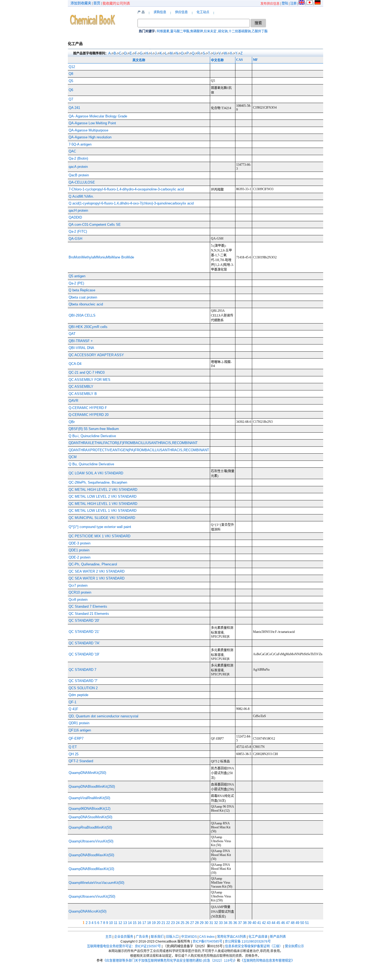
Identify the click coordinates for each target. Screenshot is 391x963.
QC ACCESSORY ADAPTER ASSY (96, 355)
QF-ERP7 (76, 738)
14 (130, 923)
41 (259, 923)
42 (264, 923)
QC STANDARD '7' (83, 681)
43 (269, 923)
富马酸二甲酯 (179, 31)
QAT (72, 334)
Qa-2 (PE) (76, 283)
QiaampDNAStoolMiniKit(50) (90, 817)
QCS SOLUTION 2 (83, 688)
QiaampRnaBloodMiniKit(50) (90, 827)
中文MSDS (189, 937)
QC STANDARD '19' (84, 654)
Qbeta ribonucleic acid (86, 304)
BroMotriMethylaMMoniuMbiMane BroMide (101, 257)
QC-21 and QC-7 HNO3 (87, 372)
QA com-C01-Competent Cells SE (95, 225)
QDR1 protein (79, 723)
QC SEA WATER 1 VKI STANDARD (96, 578)
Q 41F (73, 709)
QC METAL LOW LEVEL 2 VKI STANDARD (102, 496)
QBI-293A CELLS (82, 315)
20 (158, 923)
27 (192, 923)
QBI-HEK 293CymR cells (88, 327)
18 (149, 923)
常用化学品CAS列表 (231, 937)
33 (221, 923)
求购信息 (159, 12)
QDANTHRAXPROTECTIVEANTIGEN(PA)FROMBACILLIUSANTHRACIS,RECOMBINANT (139, 450)
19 (154, 923)
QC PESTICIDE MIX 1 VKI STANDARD (99, 536)
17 (144, 923)
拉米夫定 (210, 31)
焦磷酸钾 (196, 31)
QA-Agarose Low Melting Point (92, 123)
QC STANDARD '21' (84, 632)
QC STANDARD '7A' (84, 643)
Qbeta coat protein (83, 297)
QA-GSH (75, 239)
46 (283, 923)
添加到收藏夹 (80, 3)
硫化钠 (223, 31)
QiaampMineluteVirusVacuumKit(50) (96, 883)
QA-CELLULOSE (82, 182)
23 (173, 923)
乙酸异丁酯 (260, 31)
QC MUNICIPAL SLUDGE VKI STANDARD (102, 518)
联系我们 (157, 937)
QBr (72, 422)
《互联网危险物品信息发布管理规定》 (267, 960)
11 (115, 923)
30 (206, 923)
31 (211, 923)
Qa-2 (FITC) (78, 231)
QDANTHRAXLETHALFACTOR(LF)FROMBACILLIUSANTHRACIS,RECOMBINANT (133, 443)
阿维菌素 (163, 31)
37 (240, 923)
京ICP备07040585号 (207, 941)
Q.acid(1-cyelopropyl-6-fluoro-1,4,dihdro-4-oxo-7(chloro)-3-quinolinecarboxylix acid (131, 203)
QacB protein (79, 175)
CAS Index (207, 937)
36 (235, 923)
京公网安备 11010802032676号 (248, 941)
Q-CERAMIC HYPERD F (88, 408)
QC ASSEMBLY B (83, 394)
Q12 (72, 67)
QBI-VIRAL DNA (81, 348)
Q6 (71, 90)
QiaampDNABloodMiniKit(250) (92, 787)
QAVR (73, 401)
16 (139, 923)
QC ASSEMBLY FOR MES (89, 380)
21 (163, 923)
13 (125, 923)
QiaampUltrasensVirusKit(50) (91, 841)
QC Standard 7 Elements (88, 606)
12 (120, 923)
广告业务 (142, 937)
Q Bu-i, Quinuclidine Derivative (92, 436)
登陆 (285, 3)
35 (230, 923)
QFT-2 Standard (81, 761)
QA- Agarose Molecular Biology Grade (98, 116)
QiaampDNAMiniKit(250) (87, 773)
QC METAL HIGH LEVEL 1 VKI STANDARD (103, 504)
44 (273, 923)
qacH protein (78, 210)
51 (307, 923)
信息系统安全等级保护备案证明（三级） (253, 946)
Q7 (71, 99)
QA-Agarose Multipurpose (88, 130)
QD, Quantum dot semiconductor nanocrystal (103, 716)
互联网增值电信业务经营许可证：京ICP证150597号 (124, 946)
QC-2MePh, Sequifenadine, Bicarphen (98, 482)
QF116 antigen (80, 730)
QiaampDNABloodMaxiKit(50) (91, 855)
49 (297, 923)
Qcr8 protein (78, 600)
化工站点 (203, 12)
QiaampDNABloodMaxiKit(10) (91, 869)
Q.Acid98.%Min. (81, 196)
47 (288, 923)
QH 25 (73, 754)
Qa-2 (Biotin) (78, 158)
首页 (96, 3)
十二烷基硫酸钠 (239, 31)
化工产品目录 (258, 937)
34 (225, 923)
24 (178, 923)
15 (134, 923)
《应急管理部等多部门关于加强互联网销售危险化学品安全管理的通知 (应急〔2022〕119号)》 (170, 960)
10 (111, 923)
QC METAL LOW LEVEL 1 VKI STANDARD (102, 511)
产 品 (141, 12)
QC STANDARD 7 (82, 670)
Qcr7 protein (78, 585)
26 (187, 923)
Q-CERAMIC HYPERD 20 (89, 415)
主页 (108, 937)
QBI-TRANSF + (81, 341)
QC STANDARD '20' (84, 621)
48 (292, 923)
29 (201, 923)
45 (278, 923)
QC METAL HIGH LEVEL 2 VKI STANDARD (103, 490)
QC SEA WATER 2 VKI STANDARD (96, 571)
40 (254, 923)
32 (216, 923)
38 (245, 923)
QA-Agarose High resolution (90, 137)
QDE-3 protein (79, 543)
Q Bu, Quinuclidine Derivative (91, 464)
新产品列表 (278, 937)
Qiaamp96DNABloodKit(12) (89, 809)
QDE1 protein (79, 550)
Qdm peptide (78, 695)
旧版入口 (172, 937)
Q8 (71, 74)
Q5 (71, 81)
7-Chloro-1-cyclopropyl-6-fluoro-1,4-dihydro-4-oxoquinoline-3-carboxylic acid (126, 189)
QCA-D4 (75, 364)
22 (168, 923)
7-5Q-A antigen (80, 144)
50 (302, 923)
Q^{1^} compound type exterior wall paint (100, 527)
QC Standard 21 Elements (89, 614)
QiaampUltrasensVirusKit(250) (92, 896)
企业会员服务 (123, 937)
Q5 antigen (77, 276)
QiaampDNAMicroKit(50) (87, 911)
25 (182, 923)
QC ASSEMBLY (81, 387)
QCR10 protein (80, 592)
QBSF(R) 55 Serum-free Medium (94, 429)
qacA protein (78, 167)
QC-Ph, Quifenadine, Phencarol (93, 564)
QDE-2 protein (79, 557)
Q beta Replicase (82, 290)
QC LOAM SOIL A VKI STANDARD (96, 473)
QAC (72, 151)
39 (249, 923)
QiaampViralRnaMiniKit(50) (89, 798)
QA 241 (74, 108)
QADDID (75, 217)
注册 (293, 3)
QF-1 (72, 702)
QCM (73, 457)
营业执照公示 (294, 946)
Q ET (73, 747)
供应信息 (181, 12)
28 (197, 923)
